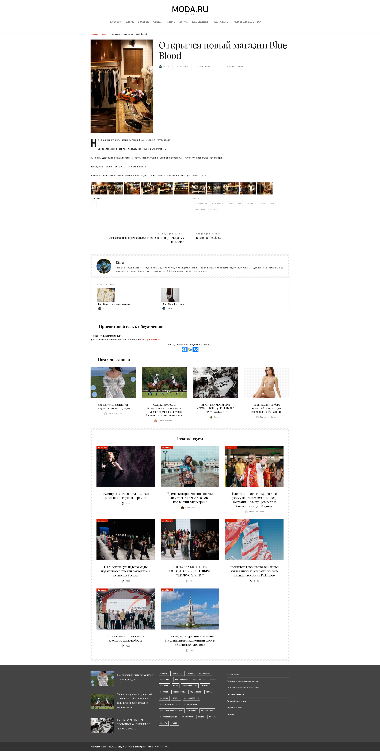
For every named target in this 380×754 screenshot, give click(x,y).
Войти (183, 21)
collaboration (191, 698)
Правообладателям (236, 701)
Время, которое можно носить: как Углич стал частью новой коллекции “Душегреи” (190, 497)
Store (213, 210)
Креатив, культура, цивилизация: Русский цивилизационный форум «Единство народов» (190, 640)
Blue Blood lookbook (173, 304)
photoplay (165, 679)
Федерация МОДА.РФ (247, 21)
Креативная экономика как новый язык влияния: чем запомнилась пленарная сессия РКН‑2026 (254, 571)
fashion (164, 698)
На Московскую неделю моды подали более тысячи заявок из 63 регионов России (125, 571)
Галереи (143, 21)
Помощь (230, 714)
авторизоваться (151, 339)
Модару (205, 686)
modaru (163, 673)
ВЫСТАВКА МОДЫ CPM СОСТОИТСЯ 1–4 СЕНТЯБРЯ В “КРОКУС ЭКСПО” (215, 408)
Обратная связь (235, 707)
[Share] (82, 141)
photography (199, 679)
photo (213, 679)
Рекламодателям (235, 694)
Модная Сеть (207, 711)
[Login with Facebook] (184, 349)
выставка (192, 711)
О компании (233, 674)
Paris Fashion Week (170, 704)
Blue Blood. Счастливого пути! (114, 304)
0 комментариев (235, 66)
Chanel (201, 717)
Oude (272, 204)
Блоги (130, 21)
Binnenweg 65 (201, 204)
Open (263, 204)
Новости (115, 21)
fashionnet (177, 673)
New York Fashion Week (171, 711)
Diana (120, 262)
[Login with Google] (190, 349)
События (164, 686)
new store (251, 204)
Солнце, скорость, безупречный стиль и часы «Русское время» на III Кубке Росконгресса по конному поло (164, 410)
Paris (174, 723)
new (239, 204)
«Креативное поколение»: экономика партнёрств (126, 638)
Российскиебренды (169, 717)
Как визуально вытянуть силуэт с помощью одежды (113, 406)
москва (212, 717)
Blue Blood (217, 204)
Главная (94, 34)
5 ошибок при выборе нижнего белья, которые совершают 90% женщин (266, 408)
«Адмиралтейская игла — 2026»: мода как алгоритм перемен (125, 495)
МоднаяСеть (204, 673)
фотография (187, 717)
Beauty (163, 723)
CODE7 (230, 204)
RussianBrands (190, 686)
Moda (175, 686)
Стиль (171, 21)
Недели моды (179, 692)
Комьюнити (200, 21)
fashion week (191, 704)
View (111, 382)
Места (209, 692)
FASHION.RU (220, 21)
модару (191, 673)
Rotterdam (200, 210)
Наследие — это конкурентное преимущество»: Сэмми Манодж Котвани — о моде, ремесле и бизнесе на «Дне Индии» (254, 499)
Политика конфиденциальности (243, 681)
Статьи (158, 21)
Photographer (182, 679)
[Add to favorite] (83, 148)
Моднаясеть (195, 692)
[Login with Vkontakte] (195, 349)
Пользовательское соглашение (243, 687)
